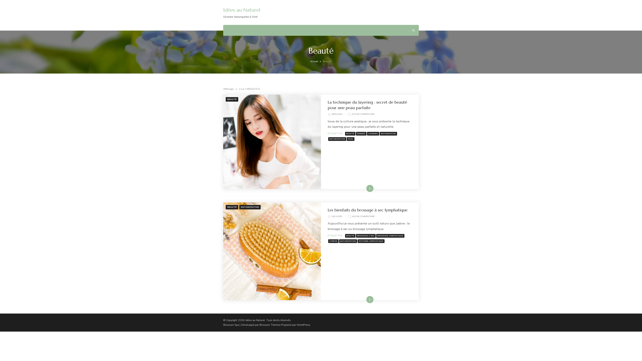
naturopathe (388, 134)
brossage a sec (365, 236)
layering (373, 134)
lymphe (333, 241)
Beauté (232, 99)
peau (350, 139)
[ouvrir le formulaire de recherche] (413, 30)
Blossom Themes (269, 325)
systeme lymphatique (371, 241)
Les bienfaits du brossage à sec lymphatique (367, 210)
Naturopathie (250, 207)
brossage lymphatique (390, 236)
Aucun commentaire (363, 114)
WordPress (303, 325)
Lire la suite (364, 188)
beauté (350, 134)
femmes (361, 134)
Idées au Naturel (241, 10)
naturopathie (337, 139)
